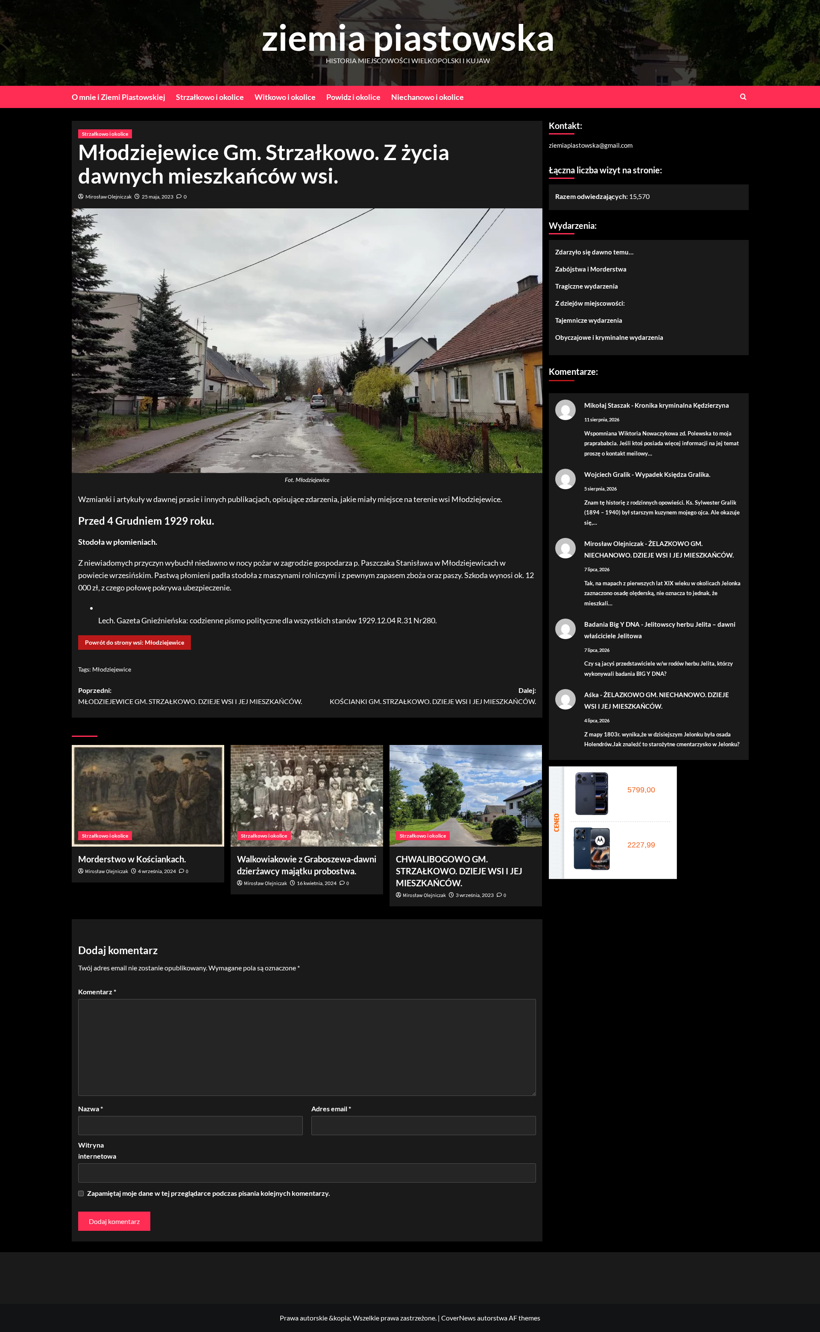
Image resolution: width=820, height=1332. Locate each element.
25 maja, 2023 (157, 196)
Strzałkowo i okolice (210, 97)
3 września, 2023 (475, 895)
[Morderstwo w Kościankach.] (148, 796)
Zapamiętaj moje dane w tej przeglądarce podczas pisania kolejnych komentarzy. (208, 1193)
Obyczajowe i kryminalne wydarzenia (609, 337)
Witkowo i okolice (285, 97)
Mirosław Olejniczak (108, 196)
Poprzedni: (190, 695)
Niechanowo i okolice (427, 97)
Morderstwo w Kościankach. (132, 859)
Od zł (640, 790)
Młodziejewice (111, 669)
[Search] (743, 96)
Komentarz (97, 991)
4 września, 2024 (157, 871)
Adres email (331, 1108)
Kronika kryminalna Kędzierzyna (682, 405)
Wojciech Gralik (607, 474)
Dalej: (433, 695)
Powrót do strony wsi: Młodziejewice (134, 642)
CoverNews (458, 1318)
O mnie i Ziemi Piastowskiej (118, 97)
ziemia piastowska (408, 36)
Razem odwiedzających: (592, 196)
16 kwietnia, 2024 (317, 883)
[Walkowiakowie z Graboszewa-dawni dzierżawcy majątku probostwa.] (307, 796)
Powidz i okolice (353, 97)
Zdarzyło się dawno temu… (594, 252)
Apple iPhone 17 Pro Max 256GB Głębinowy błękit (644, 780)
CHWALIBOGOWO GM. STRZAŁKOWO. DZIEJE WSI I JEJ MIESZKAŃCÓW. (459, 871)
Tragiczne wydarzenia (586, 286)
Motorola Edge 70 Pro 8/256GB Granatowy (644, 835)
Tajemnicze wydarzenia (588, 320)
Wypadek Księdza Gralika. (672, 474)
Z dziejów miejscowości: (590, 303)
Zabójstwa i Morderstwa (591, 269)
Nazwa (90, 1108)
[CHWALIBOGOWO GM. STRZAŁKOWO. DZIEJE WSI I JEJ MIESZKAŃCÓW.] (466, 796)
